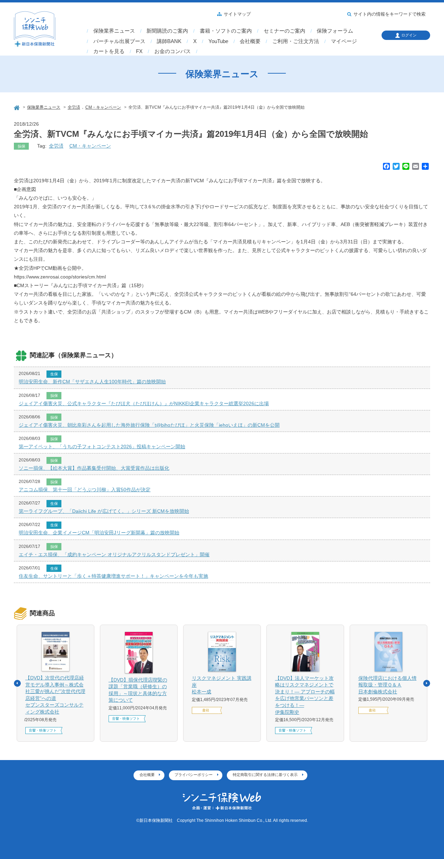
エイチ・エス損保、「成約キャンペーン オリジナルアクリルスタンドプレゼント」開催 (114, 554)
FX (139, 51)
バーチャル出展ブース (119, 41)
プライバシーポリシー (193, 775)
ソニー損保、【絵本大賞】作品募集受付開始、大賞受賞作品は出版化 (94, 468)
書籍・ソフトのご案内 (226, 31)
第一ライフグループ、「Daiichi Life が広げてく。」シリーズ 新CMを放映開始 (104, 511)
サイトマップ (237, 14)
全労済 (56, 146)
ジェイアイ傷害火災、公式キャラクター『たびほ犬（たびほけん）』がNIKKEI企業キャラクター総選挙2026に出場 (144, 403)
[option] (55, 683)
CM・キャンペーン (90, 146)
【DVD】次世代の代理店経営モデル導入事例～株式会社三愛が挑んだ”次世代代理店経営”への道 (55, 695)
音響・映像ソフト (43, 730)
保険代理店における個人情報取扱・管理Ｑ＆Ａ (387, 684)
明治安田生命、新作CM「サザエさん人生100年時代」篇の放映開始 (92, 381)
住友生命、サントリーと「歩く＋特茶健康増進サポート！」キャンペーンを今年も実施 (113, 576)
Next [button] (426, 683)
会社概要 (250, 41)
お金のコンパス (172, 51)
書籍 (205, 710)
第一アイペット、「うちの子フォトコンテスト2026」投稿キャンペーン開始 (102, 446)
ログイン (409, 35)
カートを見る (109, 51)
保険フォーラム (335, 31)
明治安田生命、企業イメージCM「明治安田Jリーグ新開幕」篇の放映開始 (99, 532)
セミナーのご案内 (284, 31)
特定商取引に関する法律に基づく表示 (265, 775)
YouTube (218, 41)
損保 (21, 146)
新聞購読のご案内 (167, 31)
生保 (54, 374)
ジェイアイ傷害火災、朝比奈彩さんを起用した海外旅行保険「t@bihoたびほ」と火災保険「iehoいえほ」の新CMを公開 (149, 425)
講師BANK (169, 41)
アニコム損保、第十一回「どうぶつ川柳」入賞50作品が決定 (85, 489)
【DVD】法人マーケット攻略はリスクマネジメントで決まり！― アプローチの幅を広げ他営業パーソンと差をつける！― (305, 695)
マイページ (344, 41)
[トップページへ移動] (17, 107)
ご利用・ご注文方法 (295, 41)
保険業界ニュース (114, 31)
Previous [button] (17, 683)
